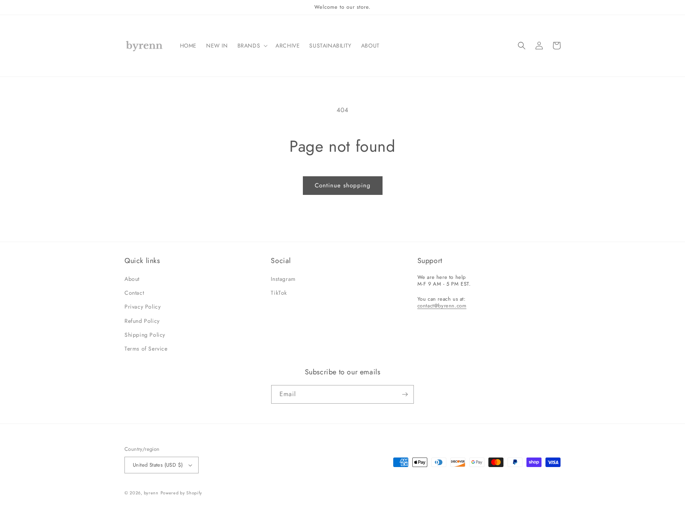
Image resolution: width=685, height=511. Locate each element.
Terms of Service (146, 349)
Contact (134, 293)
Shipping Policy (144, 335)
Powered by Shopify (182, 493)
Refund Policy (142, 321)
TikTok (279, 293)
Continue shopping (343, 185)
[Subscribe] (404, 394)
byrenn (151, 493)
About (132, 279)
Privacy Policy (142, 307)
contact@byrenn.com (442, 305)
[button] (252, 45)
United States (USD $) (158, 465)
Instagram (283, 279)
